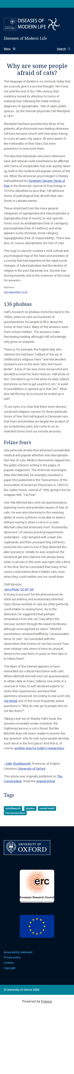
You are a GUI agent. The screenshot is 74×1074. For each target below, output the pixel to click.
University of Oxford (31, 768)
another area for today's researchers (39, 748)
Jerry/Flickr (11, 589)
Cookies (9, 962)
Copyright (9, 968)
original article (45, 781)
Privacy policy (12, 957)
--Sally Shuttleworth (17, 763)
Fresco (46, 1001)
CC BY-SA (27, 589)
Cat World (10, 701)
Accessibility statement (18, 952)
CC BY (24, 292)
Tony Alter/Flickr (12, 292)
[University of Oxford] (10, 24)
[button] (62, 49)
